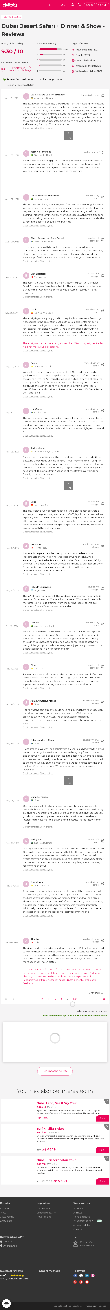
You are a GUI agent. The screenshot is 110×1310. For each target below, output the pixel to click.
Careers (77, 1229)
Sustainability (7, 1216)
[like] (106, 1101)
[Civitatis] (10, 5)
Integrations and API (84, 1221)
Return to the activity (12, 17)
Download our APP (12, 1237)
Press (3, 1212)
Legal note (77, 1306)
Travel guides (44, 1216)
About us (5, 1208)
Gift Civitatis (6, 1221)
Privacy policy (91, 1306)
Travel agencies (81, 1216)
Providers (78, 1208)
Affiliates (77, 1212)
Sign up (102, 5)
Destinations (43, 1208)
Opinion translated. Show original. (38, 128)
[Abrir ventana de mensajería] (6, 1303)
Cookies (102, 1306)
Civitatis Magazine (46, 1212)
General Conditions (62, 1306)
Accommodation (82, 1225)
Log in (89, 5)
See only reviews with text (20, 85)
